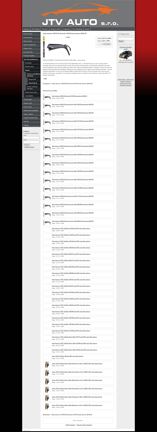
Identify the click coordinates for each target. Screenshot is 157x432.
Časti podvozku (27, 37)
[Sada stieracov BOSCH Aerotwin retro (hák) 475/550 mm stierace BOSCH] (47, 133)
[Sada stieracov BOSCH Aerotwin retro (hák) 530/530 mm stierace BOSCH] (47, 166)
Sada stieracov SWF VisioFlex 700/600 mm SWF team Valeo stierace (71, 311)
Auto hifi (25, 121)
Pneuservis (45, 29)
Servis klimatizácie (77, 29)
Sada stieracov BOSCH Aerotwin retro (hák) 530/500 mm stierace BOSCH (73, 154)
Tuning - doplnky (28, 114)
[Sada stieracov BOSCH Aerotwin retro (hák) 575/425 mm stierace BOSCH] (47, 199)
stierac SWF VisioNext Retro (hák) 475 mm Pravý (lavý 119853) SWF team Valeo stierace (77, 372)
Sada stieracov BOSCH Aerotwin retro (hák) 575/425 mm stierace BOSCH (73, 196)
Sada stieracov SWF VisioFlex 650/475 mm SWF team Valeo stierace (71, 286)
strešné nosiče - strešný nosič (126, 79)
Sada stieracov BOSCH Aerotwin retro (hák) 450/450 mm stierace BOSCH (73, 104)
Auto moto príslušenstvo (30, 59)
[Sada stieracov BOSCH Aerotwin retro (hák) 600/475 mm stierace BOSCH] (47, 224)
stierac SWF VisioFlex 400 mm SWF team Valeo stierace (67, 356)
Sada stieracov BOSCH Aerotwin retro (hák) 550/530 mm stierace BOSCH (73, 179)
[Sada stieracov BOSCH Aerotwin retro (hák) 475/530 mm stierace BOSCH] (47, 124)
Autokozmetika (27, 99)
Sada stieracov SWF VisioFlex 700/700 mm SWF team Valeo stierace (71, 317)
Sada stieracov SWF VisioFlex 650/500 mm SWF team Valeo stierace (71, 292)
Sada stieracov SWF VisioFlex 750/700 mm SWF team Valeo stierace (71, 330)
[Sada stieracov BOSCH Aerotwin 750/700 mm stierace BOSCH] (47, 99)
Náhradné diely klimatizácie (30, 110)
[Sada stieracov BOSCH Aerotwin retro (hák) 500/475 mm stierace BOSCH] (47, 149)
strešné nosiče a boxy (125, 83)
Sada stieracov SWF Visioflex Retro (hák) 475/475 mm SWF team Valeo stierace (74, 337)
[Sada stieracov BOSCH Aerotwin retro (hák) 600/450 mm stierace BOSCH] (47, 216)
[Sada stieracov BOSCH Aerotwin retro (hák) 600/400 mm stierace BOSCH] (47, 208)
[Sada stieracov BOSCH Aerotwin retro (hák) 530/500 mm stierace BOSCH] (47, 158)
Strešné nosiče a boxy (31, 92)
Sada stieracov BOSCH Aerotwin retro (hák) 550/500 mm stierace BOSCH (73, 171)
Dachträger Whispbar (125, 85)
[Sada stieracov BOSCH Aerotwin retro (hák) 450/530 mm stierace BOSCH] (47, 116)
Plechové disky (27, 107)
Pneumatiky (28, 63)
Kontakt (87, 29)
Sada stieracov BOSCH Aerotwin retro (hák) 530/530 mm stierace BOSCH (73, 162)
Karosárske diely (28, 52)
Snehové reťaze (29, 66)
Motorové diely (27, 41)
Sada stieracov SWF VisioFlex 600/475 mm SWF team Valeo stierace (71, 254)
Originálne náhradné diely (30, 118)
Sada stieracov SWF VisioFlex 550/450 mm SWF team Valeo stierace (71, 235)
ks (101, 44)
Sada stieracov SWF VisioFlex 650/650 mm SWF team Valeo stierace (71, 298)
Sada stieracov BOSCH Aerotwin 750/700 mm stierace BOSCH (69, 96)
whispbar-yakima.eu (125, 81)
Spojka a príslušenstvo (29, 44)
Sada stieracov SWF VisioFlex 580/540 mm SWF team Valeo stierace (71, 247)
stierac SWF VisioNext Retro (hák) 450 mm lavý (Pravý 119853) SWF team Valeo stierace (77, 363)
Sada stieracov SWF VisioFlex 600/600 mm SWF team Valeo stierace (71, 273)
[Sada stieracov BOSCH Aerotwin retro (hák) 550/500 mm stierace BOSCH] (47, 174)
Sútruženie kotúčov (55, 29)
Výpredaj (26, 125)
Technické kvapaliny (28, 55)
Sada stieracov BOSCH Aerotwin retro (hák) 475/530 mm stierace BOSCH (73, 121)
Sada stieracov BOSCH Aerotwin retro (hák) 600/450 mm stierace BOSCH (73, 212)
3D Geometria (36, 29)
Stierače (27, 70)
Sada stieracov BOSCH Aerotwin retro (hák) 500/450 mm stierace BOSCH (73, 137)
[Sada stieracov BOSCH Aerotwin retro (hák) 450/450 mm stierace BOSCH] (47, 108)
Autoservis (26, 29)
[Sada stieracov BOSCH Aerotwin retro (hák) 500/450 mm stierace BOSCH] (47, 141)
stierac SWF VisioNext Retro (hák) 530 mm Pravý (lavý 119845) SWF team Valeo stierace (77, 388)
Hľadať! (120, 41)
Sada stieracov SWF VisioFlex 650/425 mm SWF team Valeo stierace (71, 279)
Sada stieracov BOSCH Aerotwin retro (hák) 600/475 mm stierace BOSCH (73, 221)
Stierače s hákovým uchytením (32, 87)
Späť (45, 78)
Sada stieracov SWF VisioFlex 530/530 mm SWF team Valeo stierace (71, 228)
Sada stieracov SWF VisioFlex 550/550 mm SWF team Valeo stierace (71, 241)
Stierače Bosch (33, 83)
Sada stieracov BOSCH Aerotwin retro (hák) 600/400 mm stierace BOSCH (73, 204)
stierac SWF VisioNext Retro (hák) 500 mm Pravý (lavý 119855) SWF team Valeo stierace (77, 380)
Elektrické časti (27, 48)
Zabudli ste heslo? (29, 147)
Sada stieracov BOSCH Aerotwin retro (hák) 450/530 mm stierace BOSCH (73, 112)
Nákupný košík (124, 34)
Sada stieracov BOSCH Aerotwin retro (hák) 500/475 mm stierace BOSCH (73, 146)
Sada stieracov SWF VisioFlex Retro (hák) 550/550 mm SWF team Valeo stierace (74, 349)
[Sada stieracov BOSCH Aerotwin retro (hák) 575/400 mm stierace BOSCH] (47, 191)
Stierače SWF (32, 79)
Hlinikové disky (27, 103)
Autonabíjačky (29, 96)
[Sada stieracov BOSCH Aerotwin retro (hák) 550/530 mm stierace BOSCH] (47, 183)
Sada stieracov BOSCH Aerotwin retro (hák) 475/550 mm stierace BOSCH (73, 129)
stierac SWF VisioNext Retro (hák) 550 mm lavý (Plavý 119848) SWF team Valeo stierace (77, 397)
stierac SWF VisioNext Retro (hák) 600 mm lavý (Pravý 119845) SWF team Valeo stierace (77, 405)
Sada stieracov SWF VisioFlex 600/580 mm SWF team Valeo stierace (71, 266)
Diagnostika (66, 29)
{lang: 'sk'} (27, 431)
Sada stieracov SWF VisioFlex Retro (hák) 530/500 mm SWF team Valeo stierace (74, 343)
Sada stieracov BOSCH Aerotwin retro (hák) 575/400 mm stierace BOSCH (73, 187)
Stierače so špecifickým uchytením (33, 75)
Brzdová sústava (27, 34)
